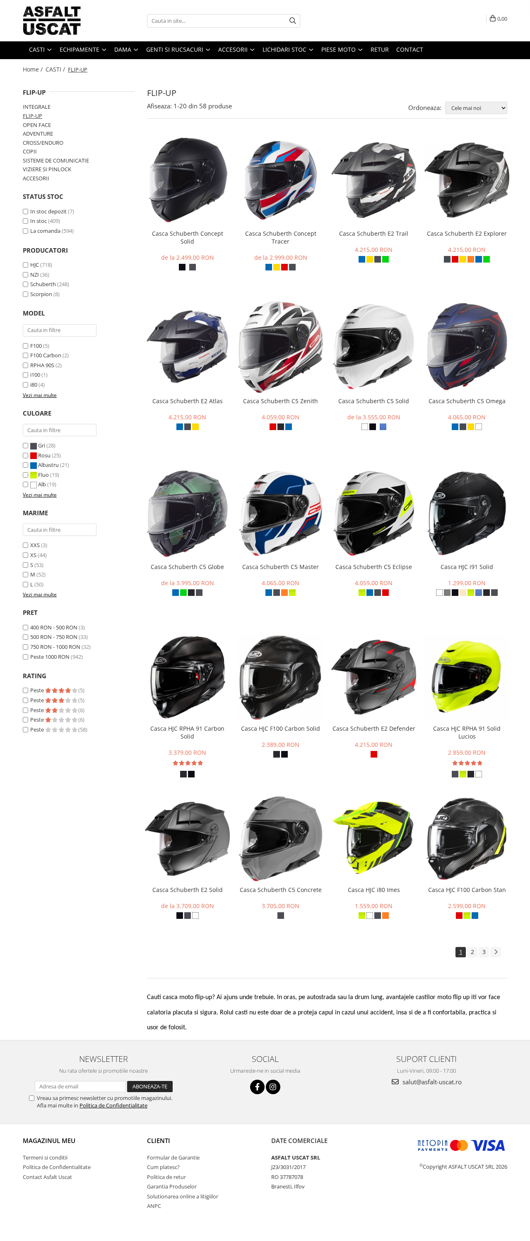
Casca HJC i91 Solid (467, 567)
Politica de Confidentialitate (113, 1105)
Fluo (43, 474)
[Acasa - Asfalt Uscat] (64, 20)
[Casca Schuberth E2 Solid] (187, 839)
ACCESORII (36, 178)
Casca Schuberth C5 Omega (467, 401)
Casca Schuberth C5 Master (280, 567)
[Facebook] (257, 1087)
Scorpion (41, 294)
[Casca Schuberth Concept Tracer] (280, 180)
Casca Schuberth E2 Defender (373, 728)
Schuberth (43, 284)
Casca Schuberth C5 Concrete (281, 890)
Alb (42, 484)
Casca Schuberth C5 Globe (187, 567)
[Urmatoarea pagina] (495, 952)
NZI (34, 274)
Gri (41, 445)
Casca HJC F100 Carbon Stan (467, 890)
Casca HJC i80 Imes (374, 890)
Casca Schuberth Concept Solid (187, 237)
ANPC (154, 1206)
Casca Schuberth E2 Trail (373, 233)
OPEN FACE (37, 125)
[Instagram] (273, 1087)
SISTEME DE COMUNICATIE (56, 160)
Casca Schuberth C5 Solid (373, 401)
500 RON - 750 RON (53, 637)
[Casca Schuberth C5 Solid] (373, 346)
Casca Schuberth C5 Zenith (280, 401)
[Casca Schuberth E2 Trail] (373, 180)
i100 (35, 374)
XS (33, 555)
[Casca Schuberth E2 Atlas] (187, 347)
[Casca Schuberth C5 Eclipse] (373, 513)
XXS (35, 545)
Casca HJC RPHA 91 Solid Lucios (467, 732)
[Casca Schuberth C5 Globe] (187, 514)
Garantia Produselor (172, 1186)
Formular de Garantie (173, 1157)
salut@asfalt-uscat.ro (431, 1082)
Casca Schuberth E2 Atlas (187, 401)
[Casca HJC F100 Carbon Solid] (280, 677)
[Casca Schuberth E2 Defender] (373, 677)
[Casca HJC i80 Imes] (373, 839)
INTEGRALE (37, 106)
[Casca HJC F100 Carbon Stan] (466, 839)
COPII (30, 151)
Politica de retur (166, 1177)
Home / (33, 69)
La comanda (45, 230)
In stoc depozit (48, 211)
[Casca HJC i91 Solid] (466, 513)
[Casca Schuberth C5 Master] (280, 513)
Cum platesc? (163, 1167)
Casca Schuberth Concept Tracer (280, 237)
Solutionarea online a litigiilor (182, 1196)
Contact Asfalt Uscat (47, 1177)
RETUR (380, 49)
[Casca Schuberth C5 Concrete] (280, 838)
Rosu (44, 455)
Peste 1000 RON (50, 656)
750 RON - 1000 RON (55, 646)
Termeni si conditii (45, 1157)
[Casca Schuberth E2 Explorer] (466, 180)
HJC (34, 264)
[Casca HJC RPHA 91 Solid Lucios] (466, 677)
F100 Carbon (45, 355)
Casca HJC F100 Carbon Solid (280, 728)
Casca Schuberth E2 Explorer (467, 233)
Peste (37, 690)
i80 (33, 384)
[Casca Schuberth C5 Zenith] (280, 347)
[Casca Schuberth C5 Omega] (466, 347)
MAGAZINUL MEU (49, 1140)
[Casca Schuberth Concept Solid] (187, 180)
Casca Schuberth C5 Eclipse (373, 567)
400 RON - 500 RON (53, 627)
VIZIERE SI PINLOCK (47, 169)
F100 (36, 345)
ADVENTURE (38, 133)
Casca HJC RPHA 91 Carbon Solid (187, 732)
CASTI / (56, 69)
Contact (409, 49)
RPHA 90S (42, 365)
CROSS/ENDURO (43, 142)
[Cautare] (292, 21)
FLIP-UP (32, 116)
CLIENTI (158, 1140)
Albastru (48, 465)
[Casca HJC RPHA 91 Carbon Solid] (187, 677)
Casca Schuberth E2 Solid (187, 890)
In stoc (38, 221)
